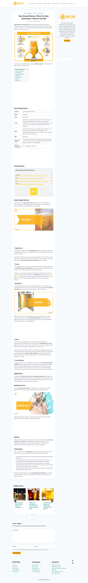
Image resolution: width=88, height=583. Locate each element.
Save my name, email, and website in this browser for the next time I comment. (31, 549)
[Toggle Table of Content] (26, 69)
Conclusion (17, 80)
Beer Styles (35, 566)
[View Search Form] (75, 3)
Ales (35, 13)
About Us (14, 565)
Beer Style (39, 3)
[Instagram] (73, 563)
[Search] (73, 59)
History (17, 78)
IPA (37, 13)
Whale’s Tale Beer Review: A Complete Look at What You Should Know (33, 505)
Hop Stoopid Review (20, 74)
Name (15, 546)
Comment (15, 530)
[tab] (31, 514)
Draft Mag (30, 21)
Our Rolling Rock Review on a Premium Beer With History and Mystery (47, 505)
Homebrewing (35, 568)
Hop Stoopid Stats (19, 71)
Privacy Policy (15, 571)
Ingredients (18, 75)
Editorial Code (15, 570)
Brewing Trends (56, 3)
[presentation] (20, 494)
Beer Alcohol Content (57, 571)
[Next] (52, 501)
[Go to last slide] (15, 501)
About (71, 3)
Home (25, 13)
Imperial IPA (41, 13)
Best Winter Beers (56, 565)
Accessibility (15, 568)
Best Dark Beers (56, 573)
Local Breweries (65, 3)
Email (36, 546)
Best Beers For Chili (56, 566)
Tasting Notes (19, 72)
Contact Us (15, 566)
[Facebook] (73, 561)
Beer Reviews (32, 3)
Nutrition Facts (19, 77)
